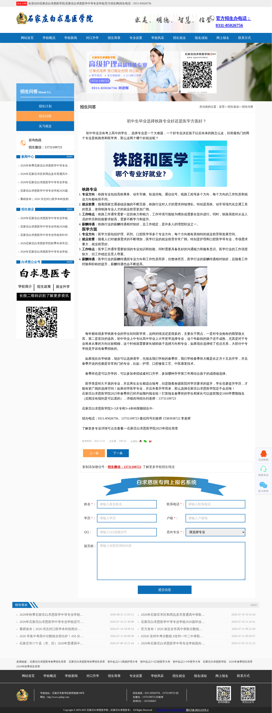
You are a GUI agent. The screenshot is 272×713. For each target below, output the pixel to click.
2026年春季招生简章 (240, 661)
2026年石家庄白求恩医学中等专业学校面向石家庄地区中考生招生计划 (173, 643)
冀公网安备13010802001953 (171, 710)
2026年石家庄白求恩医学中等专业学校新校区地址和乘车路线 (47, 218)
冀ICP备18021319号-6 (197, 710)
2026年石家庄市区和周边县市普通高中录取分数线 (47, 173)
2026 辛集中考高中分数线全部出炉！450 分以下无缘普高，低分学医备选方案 (51, 636)
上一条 (94, 453)
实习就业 (45, 126)
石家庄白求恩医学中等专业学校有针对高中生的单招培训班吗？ (47, 234)
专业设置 (135, 37)
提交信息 (164, 589)
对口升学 (92, 37)
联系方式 (244, 37)
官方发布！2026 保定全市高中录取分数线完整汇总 (173, 629)
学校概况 (49, 37)
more (69, 156)
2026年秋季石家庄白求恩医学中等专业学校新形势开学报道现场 (47, 165)
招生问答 (45, 116)
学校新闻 (70, 37)
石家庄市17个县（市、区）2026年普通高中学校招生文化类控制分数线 (51, 643)
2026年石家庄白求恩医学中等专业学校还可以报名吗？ (47, 182)
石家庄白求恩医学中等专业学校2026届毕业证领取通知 (47, 190)
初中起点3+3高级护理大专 (123, 661)
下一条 (118, 453)
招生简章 (114, 37)
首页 (222, 106)
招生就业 (179, 37)
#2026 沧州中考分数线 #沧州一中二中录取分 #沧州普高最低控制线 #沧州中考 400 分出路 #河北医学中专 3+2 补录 (173, 636)
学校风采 (157, 37)
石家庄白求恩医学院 (214, 661)
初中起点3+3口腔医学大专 (155, 661)
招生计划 (45, 106)
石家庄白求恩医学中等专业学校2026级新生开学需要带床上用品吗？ (47, 226)
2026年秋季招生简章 (28, 666)
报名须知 (201, 37)
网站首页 (27, 37)
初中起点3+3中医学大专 (186, 661)
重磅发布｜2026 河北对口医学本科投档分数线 (47, 199)
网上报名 (222, 37)
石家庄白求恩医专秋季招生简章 (87, 661)
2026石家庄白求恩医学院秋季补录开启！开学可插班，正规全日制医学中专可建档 (47, 243)
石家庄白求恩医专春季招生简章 (48, 661)
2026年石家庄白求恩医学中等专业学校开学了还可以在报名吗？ (47, 251)
